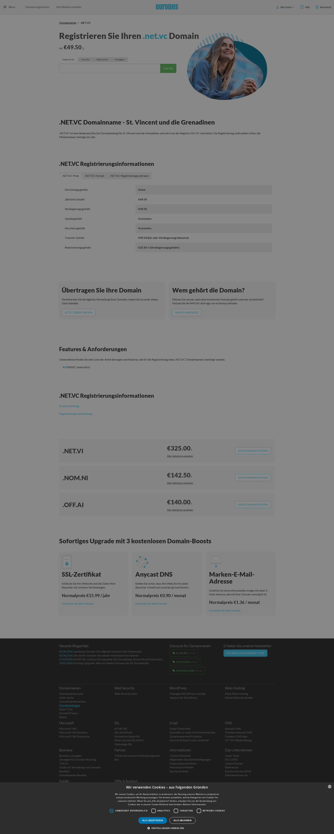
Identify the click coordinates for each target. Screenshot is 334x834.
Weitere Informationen (194, 804)
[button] (167, 828)
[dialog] (167, 808)
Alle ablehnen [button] (183, 820)
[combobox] (329, 786)
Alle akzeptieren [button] (152, 820)
